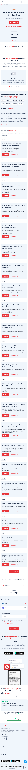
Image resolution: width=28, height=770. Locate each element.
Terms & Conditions (14, 622)
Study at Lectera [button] (5, 746)
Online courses (9, 2)
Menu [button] (2, 743)
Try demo (5, 154)
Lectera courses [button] (5, 749)
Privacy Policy (21, 622)
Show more (3, 124)
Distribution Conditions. (9, 623)
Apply (24, 585)
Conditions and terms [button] (6, 752)
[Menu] (2, 2)
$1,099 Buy (13, 22)
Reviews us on (11, 719)
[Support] (25, 761)
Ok (25, 767)
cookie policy (12, 768)
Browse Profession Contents (14, 26)
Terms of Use (7, 622)
